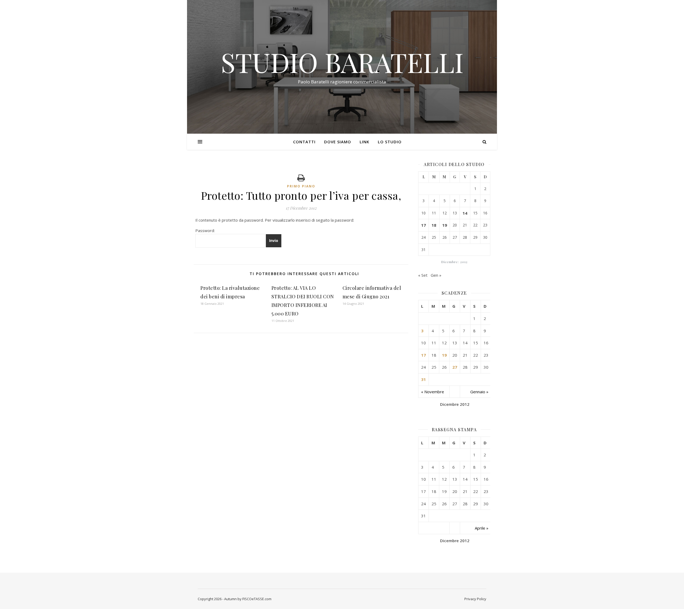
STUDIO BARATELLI (342, 62)
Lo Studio (390, 141)
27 (454, 367)
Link (364, 141)
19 (444, 225)
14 (465, 213)
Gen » (436, 275)
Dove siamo (337, 141)
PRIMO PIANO (301, 186)
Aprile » (481, 528)
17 (423, 225)
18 (434, 225)
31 (423, 379)
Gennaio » (479, 391)
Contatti (304, 141)
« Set (423, 275)
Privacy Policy (475, 598)
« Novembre (432, 391)
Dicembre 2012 (454, 404)
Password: (205, 230)
